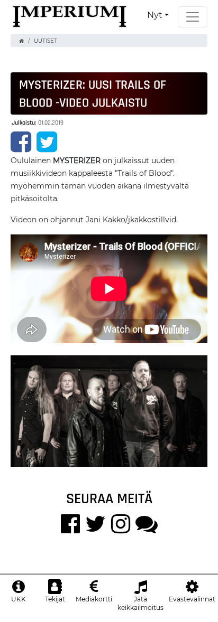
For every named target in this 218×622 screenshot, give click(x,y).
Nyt (154, 15)
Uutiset (45, 40)
